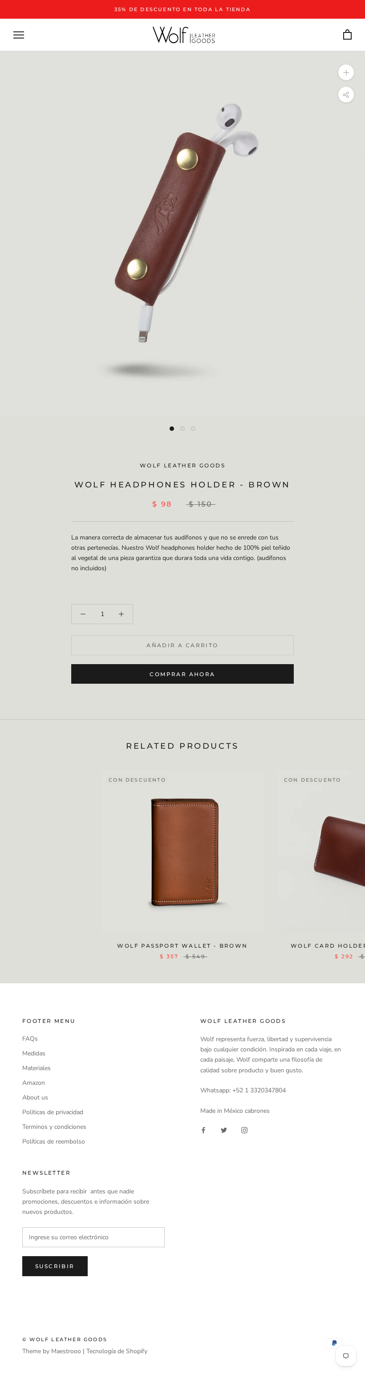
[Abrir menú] (18, 35)
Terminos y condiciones (54, 1127)
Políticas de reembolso (53, 1141)
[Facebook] (203, 1130)
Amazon (33, 1083)
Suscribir (55, 1266)
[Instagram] (244, 1130)
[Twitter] (224, 1130)
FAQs (30, 1038)
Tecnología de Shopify (116, 1351)
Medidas (33, 1053)
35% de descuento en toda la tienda (182, 9)
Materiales (36, 1068)
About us (35, 1097)
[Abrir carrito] (347, 35)
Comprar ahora (182, 674)
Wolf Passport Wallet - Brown (182, 945)
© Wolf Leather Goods (64, 1339)
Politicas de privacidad (52, 1112)
